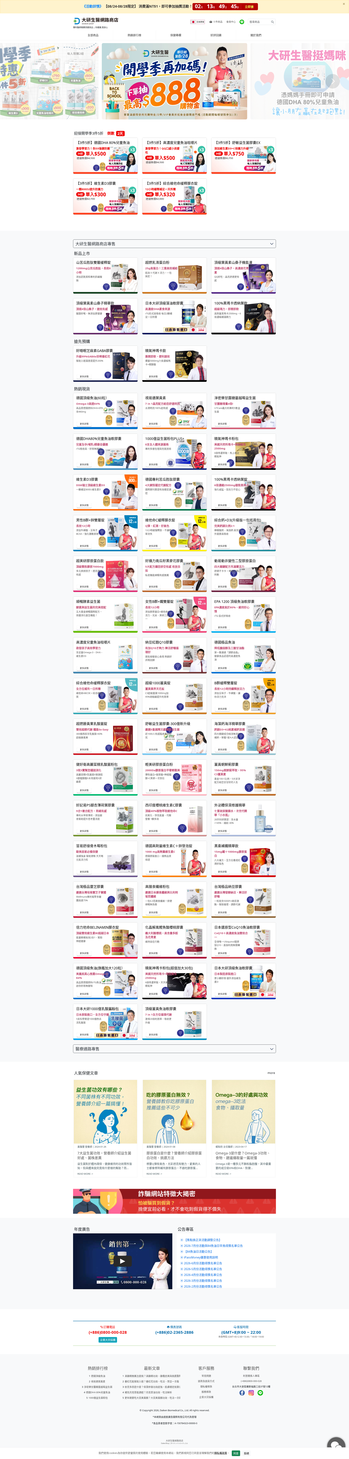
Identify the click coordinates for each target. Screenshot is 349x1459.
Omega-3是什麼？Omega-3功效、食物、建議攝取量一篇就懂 (243, 1155)
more (271, 1073)
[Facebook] (242, 1393)
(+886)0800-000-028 (251, 1381)
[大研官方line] (242, 22)
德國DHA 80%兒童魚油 (98, 1392)
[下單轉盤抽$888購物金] (174, 81)
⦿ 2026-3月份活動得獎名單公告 (201, 1281)
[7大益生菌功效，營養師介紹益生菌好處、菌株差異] (105, 1112)
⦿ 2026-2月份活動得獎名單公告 (201, 1286)
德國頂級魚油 (98, 1376)
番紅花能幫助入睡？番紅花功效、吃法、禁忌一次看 (152, 1381)
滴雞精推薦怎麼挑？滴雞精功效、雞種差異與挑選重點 (153, 1376)
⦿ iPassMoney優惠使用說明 (199, 1257)
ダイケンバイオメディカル (179, 1443)
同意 (235, 1453)
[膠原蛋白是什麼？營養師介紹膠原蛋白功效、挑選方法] (174, 1112)
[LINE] (260, 1393)
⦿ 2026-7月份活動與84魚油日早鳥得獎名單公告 (211, 1246)
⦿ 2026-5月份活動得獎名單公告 (201, 1269)
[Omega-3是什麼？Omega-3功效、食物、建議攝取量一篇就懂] (243, 1112)
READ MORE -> (85, 1173)
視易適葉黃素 (98, 1381)
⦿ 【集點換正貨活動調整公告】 (201, 1240)
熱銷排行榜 (134, 35)
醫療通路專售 (87, 1048)
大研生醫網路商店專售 (95, 243)
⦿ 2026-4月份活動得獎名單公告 (201, 1275)
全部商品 (93, 35)
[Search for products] (273, 22)
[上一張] (16, 81)
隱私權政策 (220, 1453)
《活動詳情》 (92, 6)
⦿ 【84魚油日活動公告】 (196, 1252)
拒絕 (246, 1453)
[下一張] (332, 81)
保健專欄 (175, 35)
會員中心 (231, 21)
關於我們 (255, 35)
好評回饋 (215, 35)
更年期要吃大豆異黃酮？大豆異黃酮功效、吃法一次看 (153, 1397)
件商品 (218, 21)
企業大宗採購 (107, 1340)
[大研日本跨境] (198, 21)
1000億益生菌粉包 (98, 1397)
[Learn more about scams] (174, 1203)
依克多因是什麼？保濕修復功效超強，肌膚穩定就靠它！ (154, 1386)
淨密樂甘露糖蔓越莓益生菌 (98, 1386)
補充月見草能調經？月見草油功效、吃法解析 (148, 1392)
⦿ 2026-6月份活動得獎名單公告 (201, 1263)
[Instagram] (251, 1393)
